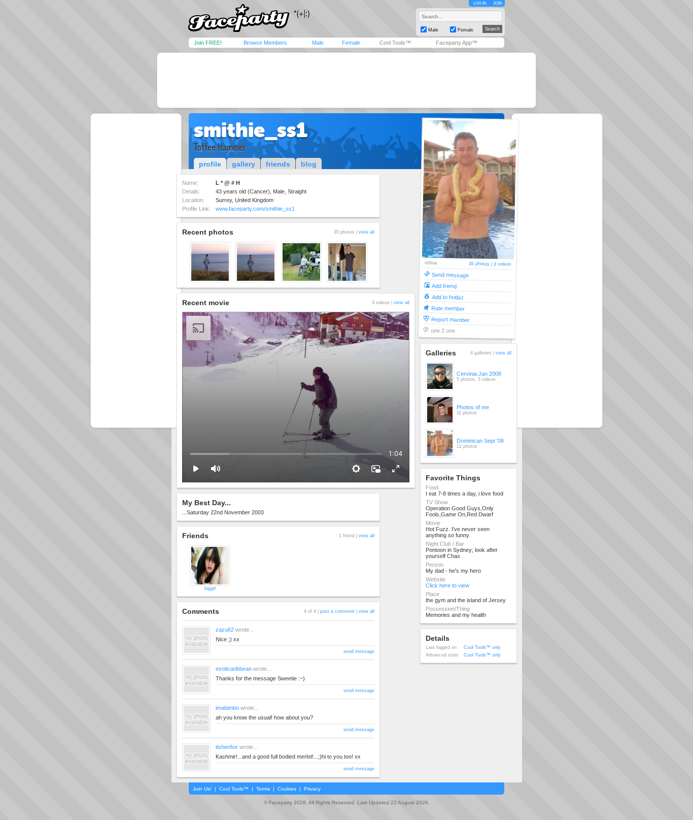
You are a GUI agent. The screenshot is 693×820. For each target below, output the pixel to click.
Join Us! (202, 789)
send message (358, 651)
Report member (450, 319)
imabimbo (227, 708)
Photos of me (473, 407)
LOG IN (480, 3)
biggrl (210, 588)
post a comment (337, 611)
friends (278, 164)
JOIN (497, 3)
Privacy (312, 789)
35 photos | (480, 264)
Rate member (448, 308)
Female (351, 43)
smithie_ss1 (250, 130)
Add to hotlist (447, 296)
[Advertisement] (346, 80)
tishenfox (227, 747)
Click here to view (447, 585)
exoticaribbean (234, 669)
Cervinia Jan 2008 (479, 374)
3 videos (502, 264)
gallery (243, 164)
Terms (263, 789)
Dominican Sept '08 (480, 441)
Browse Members (265, 43)
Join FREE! (208, 43)
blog (309, 164)
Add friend (443, 285)
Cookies (287, 789)
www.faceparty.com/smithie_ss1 (255, 209)
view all (366, 232)
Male (318, 43)
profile (210, 164)
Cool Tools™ (395, 43)
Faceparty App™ (456, 43)
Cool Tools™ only (482, 647)
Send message (450, 274)
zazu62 (225, 630)
